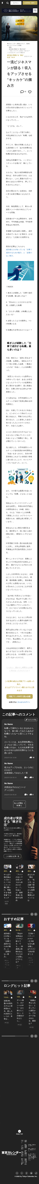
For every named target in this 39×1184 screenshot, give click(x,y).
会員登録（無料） (30, 3)
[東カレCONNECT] (19, 10)
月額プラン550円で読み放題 (20, 696)
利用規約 (26, 1141)
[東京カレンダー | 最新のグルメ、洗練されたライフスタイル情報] (2, 3)
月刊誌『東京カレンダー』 (32, 1145)
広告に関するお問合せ (22, 1153)
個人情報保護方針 (26, 1146)
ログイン (16, 3)
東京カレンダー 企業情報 (22, 1161)
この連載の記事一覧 (12, 856)
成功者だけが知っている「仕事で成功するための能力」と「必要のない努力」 (19, 252)
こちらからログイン (23, 702)
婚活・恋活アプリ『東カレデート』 (32, 1149)
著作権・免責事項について (26, 1153)
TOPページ (22, 1141)
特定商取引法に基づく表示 (26, 1161)
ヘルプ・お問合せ (22, 1147)
